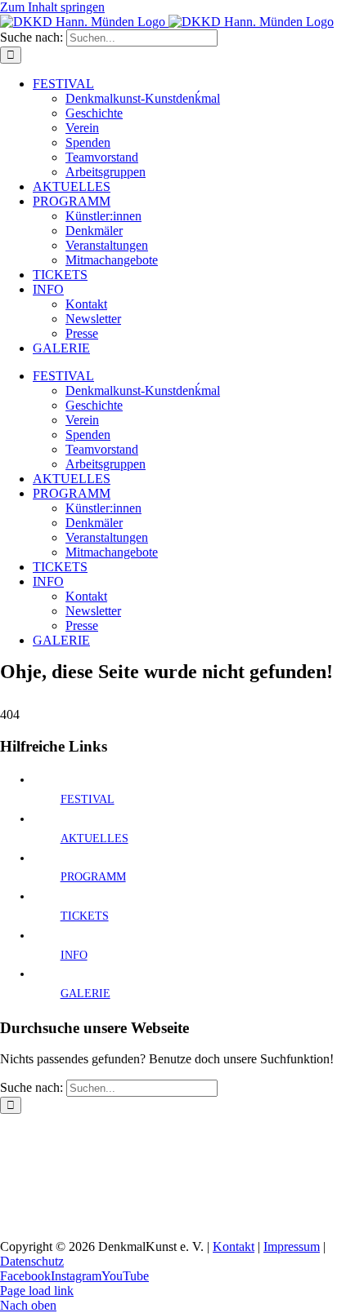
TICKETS (85, 916)
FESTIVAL (88, 799)
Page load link (37, 1290)
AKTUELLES (94, 838)
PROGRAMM (93, 877)
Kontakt (233, 1246)
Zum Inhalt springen (52, 7)
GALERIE (85, 993)
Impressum (291, 1246)
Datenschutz (32, 1261)
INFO (74, 955)
